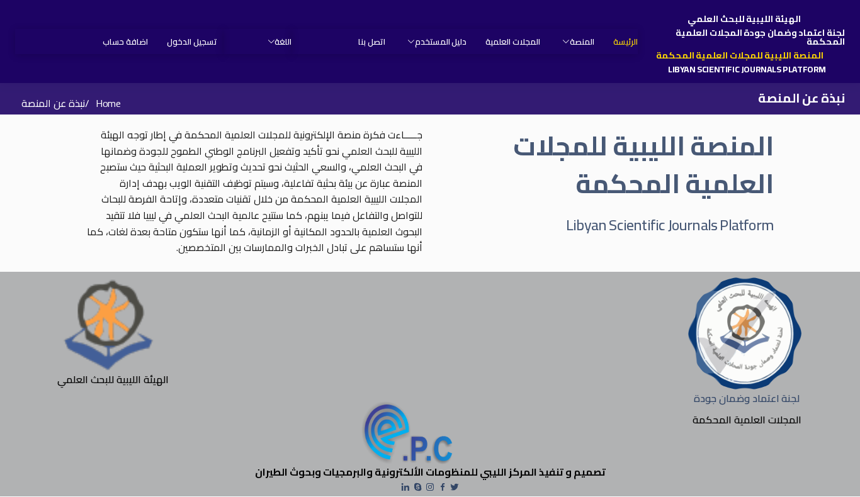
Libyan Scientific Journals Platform (747, 69)
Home (108, 103)
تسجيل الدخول (192, 41)
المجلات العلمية (512, 41)
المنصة (582, 41)
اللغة (282, 41)
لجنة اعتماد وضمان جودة (747, 398)
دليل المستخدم (441, 41)
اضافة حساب (125, 41)
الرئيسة (625, 41)
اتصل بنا (371, 41)
